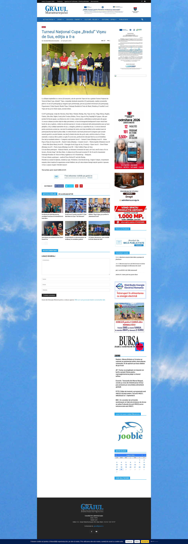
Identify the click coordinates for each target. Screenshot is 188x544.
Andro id (118, 274)
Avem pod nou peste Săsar (130, 274)
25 (121, 469)
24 (117, 469)
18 (121, 467)
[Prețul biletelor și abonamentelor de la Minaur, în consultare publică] (75, 228)
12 (126, 465)
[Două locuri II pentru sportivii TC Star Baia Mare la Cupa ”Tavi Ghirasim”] (75, 205)
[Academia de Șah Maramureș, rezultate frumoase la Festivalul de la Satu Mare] (52, 205)
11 (121, 465)
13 (130, 465)
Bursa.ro (117, 355)
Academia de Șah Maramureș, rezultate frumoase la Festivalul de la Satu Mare (52, 216)
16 (144, 465)
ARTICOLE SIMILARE (49, 194)
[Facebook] (141, 1)
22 (139, 467)
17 (117, 467)
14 (135, 465)
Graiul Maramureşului (51, 41)
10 (117, 465)
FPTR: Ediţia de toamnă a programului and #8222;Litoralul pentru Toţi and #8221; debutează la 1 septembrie (131, 393)
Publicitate (123, 19)
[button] (143, 19)
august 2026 (130, 455)
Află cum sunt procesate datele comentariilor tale (90, 300)
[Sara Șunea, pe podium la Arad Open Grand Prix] (52, 228)
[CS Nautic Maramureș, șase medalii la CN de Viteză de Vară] (99, 228)
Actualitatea (48, 19)
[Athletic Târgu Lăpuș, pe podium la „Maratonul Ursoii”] (99, 205)
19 (126, 467)
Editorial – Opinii (108, 19)
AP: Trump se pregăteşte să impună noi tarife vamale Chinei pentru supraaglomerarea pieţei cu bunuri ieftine (130, 373)
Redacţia (60, 1)
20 (130, 467)
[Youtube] (144, 1)
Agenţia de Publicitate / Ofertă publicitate (77, 1)
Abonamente (94, 1)
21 (135, 467)
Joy (116, 270)
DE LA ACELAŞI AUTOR (65, 194)
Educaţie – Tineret (73, 19)
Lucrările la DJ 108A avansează (128, 270)
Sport (59, 19)
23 (144, 467)
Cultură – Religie (91, 19)
